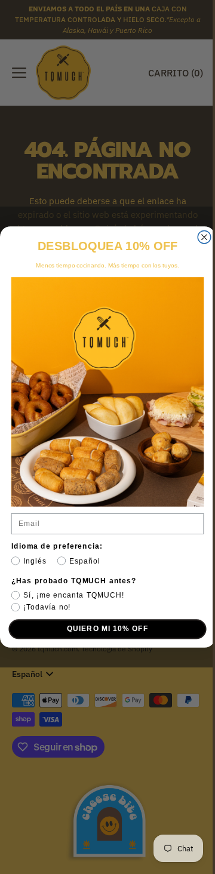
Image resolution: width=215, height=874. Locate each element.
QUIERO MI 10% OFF (103, 628)
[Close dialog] (200, 237)
